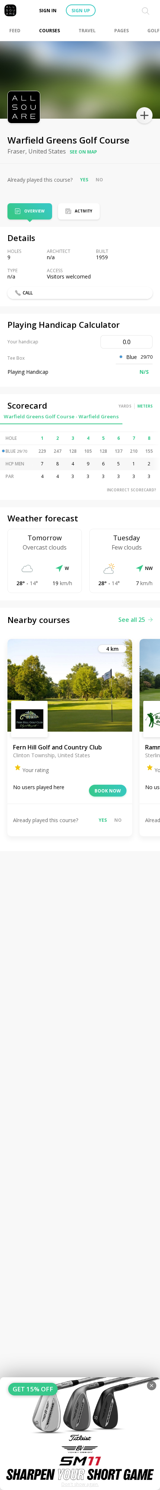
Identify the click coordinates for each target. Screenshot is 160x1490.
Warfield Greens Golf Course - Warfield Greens (61, 416)
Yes (84, 180)
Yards (125, 406)
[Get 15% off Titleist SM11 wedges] (80, 1433)
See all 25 (131, 620)
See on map (83, 152)
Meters (145, 406)
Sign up (80, 10)
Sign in (48, 10)
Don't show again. (80, 1484)
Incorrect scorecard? (131, 489)
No (99, 180)
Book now (108, 791)
